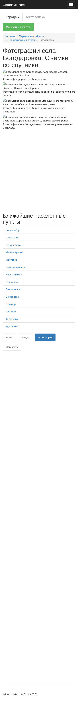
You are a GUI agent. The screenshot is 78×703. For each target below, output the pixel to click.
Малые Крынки (14, 252)
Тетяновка (12, 319)
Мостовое (11, 259)
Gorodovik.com (14, 4)
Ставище (11, 304)
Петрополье (13, 289)
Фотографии (45, 337)
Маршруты (12, 347)
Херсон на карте (18, 27)
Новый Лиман (14, 274)
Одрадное (12, 282)
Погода (25, 337)
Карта (9, 337)
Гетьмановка (13, 245)
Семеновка (12, 296)
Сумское (11, 311)
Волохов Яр (13, 230)
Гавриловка (12, 237)
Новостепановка (15, 267)
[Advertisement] (39, 170)
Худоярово (12, 326)
